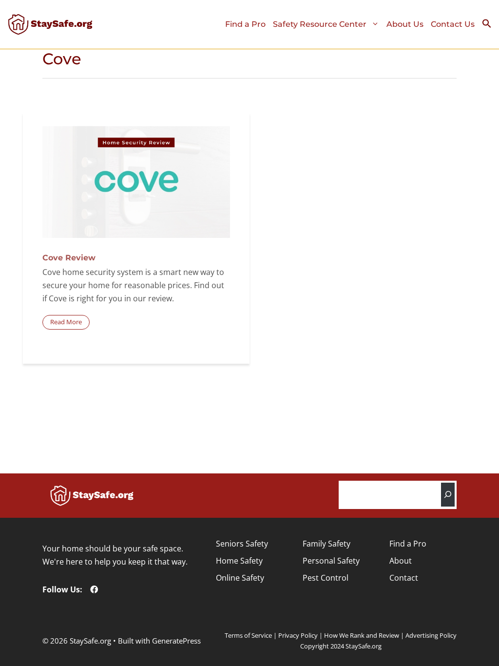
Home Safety (239, 560)
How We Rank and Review (361, 635)
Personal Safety (331, 560)
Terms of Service (248, 635)
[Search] (448, 495)
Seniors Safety (242, 543)
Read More (66, 321)
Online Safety (240, 577)
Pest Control (325, 577)
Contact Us (453, 24)
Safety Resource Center (319, 24)
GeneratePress (176, 641)
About (400, 560)
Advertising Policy (431, 635)
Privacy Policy (298, 635)
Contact (403, 577)
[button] (490, 25)
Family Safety (326, 543)
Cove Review (69, 257)
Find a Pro (245, 24)
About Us (404, 24)
